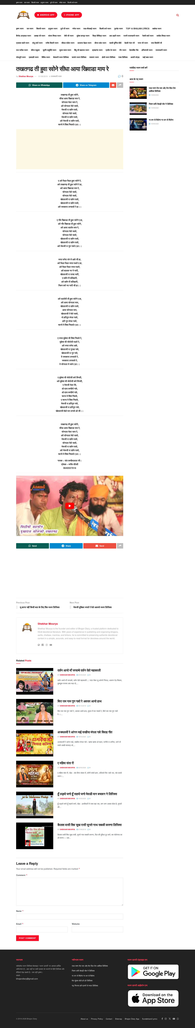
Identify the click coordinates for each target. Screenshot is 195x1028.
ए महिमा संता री (66, 763)
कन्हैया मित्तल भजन (163, 35)
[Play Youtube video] (69, 506)
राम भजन (27, 2)
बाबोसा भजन (156, 28)
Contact (109, 1018)
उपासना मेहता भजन (84, 42)
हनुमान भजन (44, 2)
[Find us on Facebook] (162, 1018)
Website (76, 923)
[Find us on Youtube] (174, 1018)
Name (20, 911)
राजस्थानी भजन (161, 50)
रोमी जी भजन (69, 35)
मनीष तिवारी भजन (52, 42)
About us (84, 1018)
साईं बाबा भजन (148, 57)
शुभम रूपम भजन (65, 50)
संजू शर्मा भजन (37, 42)
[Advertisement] (69, 149)
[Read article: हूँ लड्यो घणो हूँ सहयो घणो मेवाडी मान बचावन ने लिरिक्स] (34, 805)
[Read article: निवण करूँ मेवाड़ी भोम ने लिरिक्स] (138, 108)
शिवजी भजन (35, 2)
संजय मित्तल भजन (54, 35)
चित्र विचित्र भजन (99, 35)
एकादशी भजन (34, 57)
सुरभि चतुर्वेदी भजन (49, 50)
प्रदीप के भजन (111, 50)
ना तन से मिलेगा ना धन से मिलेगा (161, 119)
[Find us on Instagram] (166, 1018)
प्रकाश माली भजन (22, 42)
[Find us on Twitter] (170, 1018)
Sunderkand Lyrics (149, 1018)
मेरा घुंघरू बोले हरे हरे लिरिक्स (82, 980)
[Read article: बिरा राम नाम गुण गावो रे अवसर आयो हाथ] (34, 712)
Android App (46, 14)
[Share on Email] (113, 85)
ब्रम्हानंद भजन (97, 50)
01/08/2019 (43, 76)
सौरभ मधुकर (35, 50)
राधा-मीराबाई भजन (89, 28)
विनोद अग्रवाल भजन (23, 35)
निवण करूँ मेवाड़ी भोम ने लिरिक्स (161, 103)
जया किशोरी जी (156, 42)
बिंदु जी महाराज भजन (81, 50)
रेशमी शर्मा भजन (147, 35)
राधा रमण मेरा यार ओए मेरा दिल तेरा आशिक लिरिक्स (162, 89)
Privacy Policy (97, 1018)
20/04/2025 (82, 675)
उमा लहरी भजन (114, 35)
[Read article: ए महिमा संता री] (34, 774)
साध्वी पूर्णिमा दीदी (115, 42)
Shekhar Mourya (26, 76)
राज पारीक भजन (22, 50)
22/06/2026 (82, 767)
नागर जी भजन (143, 42)
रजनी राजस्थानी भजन (131, 35)
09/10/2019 (82, 706)
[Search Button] (177, 14)
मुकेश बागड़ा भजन (83, 35)
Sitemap (118, 1018)
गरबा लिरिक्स (122, 57)
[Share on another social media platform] (120, 85)
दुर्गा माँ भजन (54, 2)
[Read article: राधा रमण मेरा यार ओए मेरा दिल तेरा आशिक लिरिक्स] (138, 93)
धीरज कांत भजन (100, 42)
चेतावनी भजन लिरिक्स (61, 57)
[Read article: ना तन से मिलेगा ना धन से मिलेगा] (138, 124)
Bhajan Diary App (132, 1018)
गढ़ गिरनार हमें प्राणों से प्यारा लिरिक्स (85, 985)
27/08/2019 (82, 829)
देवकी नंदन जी (129, 42)
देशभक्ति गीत (133, 50)
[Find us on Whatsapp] (178, 1018)
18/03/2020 (82, 736)
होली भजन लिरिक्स (108, 57)
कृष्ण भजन (19, 2)
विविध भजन (46, 57)
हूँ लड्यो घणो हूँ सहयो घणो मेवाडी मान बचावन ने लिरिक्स (87, 793)
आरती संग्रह (135, 57)
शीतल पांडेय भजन (68, 42)
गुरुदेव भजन (118, 28)
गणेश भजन (62, 2)
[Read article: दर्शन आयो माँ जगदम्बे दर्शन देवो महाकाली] (34, 681)
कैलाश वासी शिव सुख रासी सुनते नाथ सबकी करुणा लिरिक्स (90, 824)
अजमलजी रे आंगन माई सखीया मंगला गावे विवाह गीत (85, 732)
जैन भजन (122, 50)
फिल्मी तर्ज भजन (72, 2)
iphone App (72, 14)
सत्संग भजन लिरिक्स (79, 57)
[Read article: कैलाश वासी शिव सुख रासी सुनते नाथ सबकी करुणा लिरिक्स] (34, 836)
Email (19, 923)
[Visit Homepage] (23, 15)
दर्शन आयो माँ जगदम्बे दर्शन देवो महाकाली (79, 670)
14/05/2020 (82, 798)
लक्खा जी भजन (39, 35)
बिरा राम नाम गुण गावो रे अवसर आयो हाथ (79, 701)
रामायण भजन (94, 57)
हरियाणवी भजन (147, 50)
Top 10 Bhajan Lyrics (137, 28)
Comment (21, 875)
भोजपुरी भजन (21, 57)
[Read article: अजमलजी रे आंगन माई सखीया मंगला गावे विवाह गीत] (34, 743)
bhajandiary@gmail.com (27, 978)
